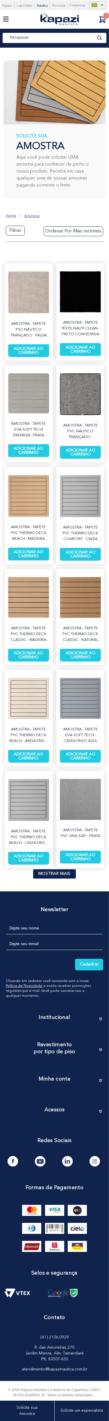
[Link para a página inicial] (11, 216)
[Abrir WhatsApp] (94, 1406)
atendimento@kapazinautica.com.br (54, 1369)
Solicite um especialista (81, 1411)
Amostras (32, 216)
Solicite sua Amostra (27, 1411)
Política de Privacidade (24, 986)
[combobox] (54, 38)
